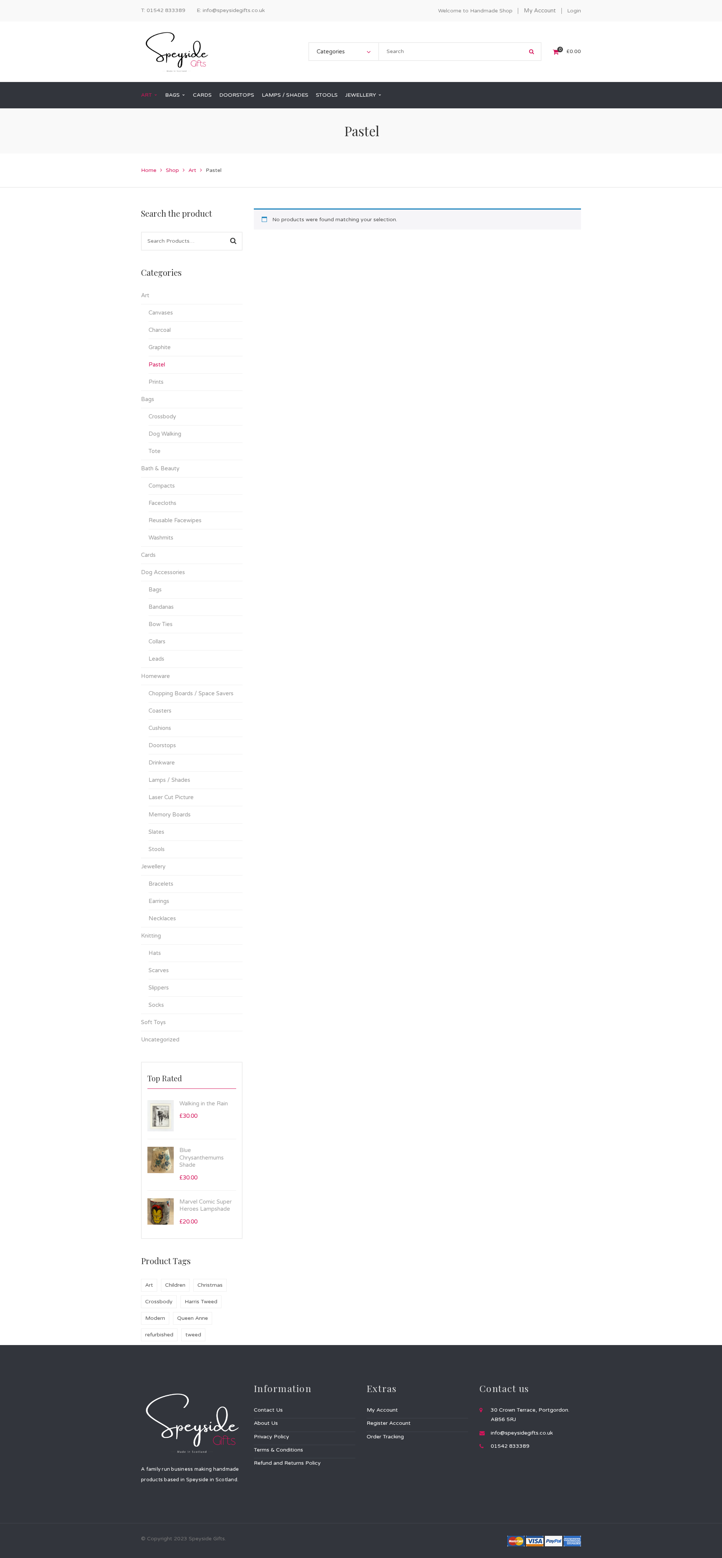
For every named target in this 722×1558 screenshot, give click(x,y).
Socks (156, 1005)
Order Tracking (385, 1436)
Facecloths (162, 503)
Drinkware (162, 762)
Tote (155, 451)
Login (574, 11)
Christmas (210, 1285)
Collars (157, 641)
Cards (148, 555)
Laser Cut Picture (171, 797)
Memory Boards (170, 814)
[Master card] (516, 1540)
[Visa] (534, 1540)
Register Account (389, 1423)
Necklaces (162, 918)
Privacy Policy (271, 1436)
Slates (156, 831)
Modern (155, 1318)
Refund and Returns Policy (287, 1463)
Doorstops (162, 745)
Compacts (162, 485)
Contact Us (268, 1410)
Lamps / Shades (169, 780)
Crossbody (162, 416)
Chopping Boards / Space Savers (191, 693)
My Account (540, 10)
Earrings (159, 901)
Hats (155, 953)
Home (148, 170)
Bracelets (161, 883)
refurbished (159, 1335)
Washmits (161, 537)
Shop (172, 170)
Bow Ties (161, 624)
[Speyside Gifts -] (177, 51)
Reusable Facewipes (175, 520)
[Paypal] (553, 1540)
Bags (147, 399)
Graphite (160, 347)
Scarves (159, 970)
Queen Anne (192, 1318)
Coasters (160, 710)
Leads (156, 658)
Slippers (159, 987)
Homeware (155, 676)
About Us (266, 1423)
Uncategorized (160, 1039)
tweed (193, 1335)
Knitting (151, 935)
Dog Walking (165, 433)
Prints (156, 381)
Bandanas (161, 606)
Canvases (161, 312)
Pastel (157, 364)
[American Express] (572, 1540)
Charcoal (160, 330)
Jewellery (153, 866)
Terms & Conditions (278, 1450)
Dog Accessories (163, 572)
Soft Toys (153, 1022)
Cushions (160, 728)
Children (175, 1285)
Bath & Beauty (160, 468)
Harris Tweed (201, 1301)
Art (192, 170)
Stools (157, 849)
